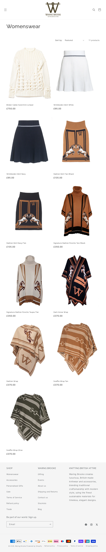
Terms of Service (14, 497)
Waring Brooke (20, 546)
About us (42, 486)
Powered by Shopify (34, 546)
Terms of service (77, 546)
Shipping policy (92, 546)
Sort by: (58, 40)
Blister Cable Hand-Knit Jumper (20, 105)
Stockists (42, 503)
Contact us (43, 497)
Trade (9, 509)
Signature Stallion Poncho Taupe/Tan (22, 312)
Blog (40, 509)
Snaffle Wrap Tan (61, 381)
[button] (5, 10)
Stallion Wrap (12, 381)
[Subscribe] (50, 524)
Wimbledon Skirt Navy (16, 174)
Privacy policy (62, 546)
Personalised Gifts (14, 486)
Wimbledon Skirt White (64, 105)
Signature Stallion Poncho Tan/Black (69, 243)
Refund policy (12, 503)
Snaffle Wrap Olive (14, 450)
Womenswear (12, 474)
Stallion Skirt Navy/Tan (16, 243)
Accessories (11, 480)
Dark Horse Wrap (61, 312)
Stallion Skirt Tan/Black (64, 174)
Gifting (41, 474)
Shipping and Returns (48, 492)
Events (41, 480)
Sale (8, 492)
